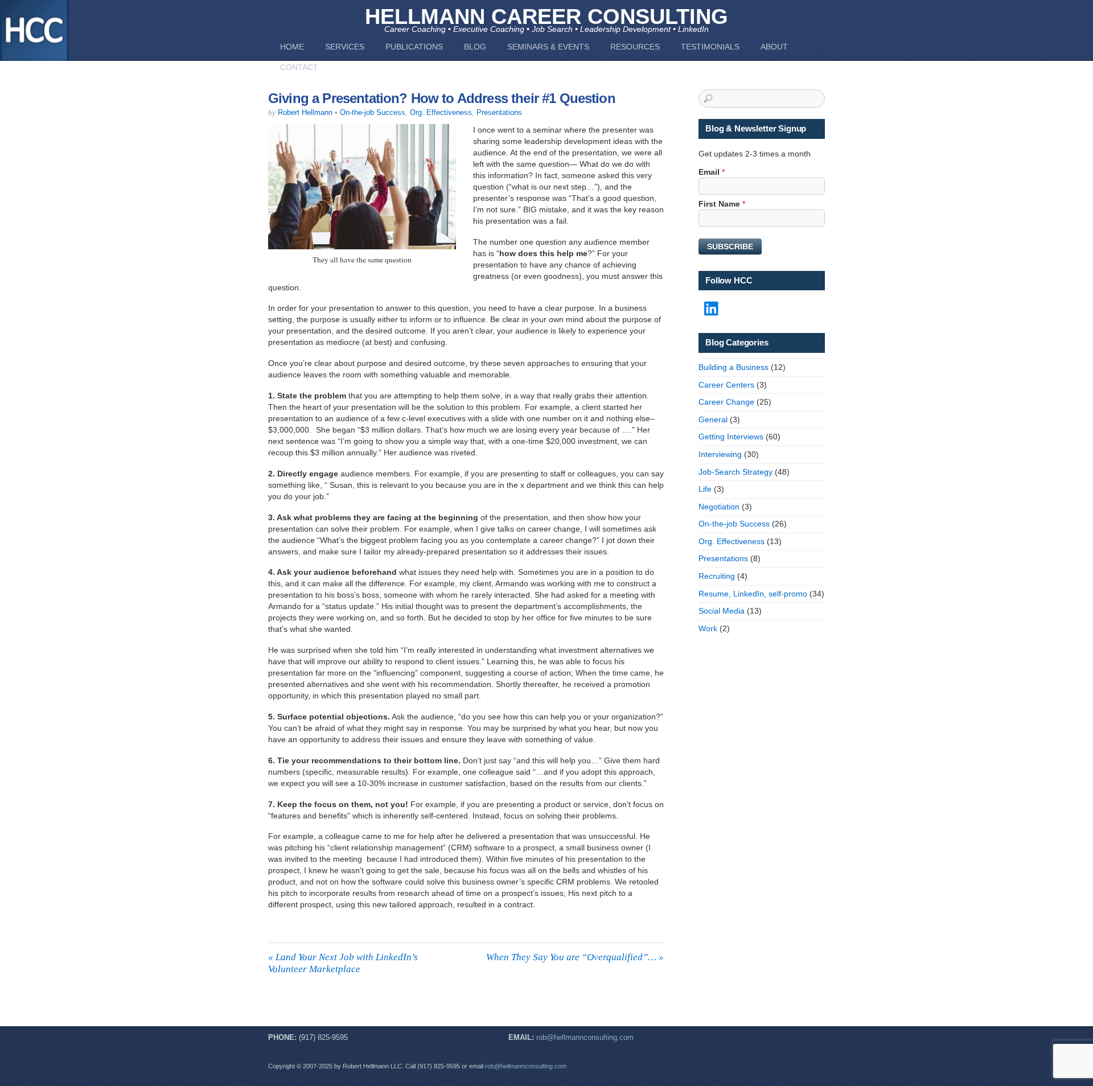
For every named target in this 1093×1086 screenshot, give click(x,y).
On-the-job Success (372, 113)
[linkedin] (712, 309)
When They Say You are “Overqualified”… (575, 957)
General (713, 419)
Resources (635, 46)
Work (707, 628)
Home (292, 46)
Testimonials (710, 46)
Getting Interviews (730, 436)
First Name (721, 203)
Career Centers (726, 384)
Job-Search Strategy (735, 471)
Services (344, 46)
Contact (299, 67)
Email (711, 171)
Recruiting (716, 576)
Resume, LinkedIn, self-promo (752, 593)
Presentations (499, 113)
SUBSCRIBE (730, 246)
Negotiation (718, 506)
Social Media (721, 610)
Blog (475, 46)
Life (705, 488)
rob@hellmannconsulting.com (585, 1038)
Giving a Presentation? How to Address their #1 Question (441, 98)
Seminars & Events (548, 46)
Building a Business (733, 367)
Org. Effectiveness (441, 113)
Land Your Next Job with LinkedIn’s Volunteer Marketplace (343, 963)
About (774, 46)
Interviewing (720, 454)
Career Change (726, 401)
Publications (414, 46)
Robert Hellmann (305, 113)
